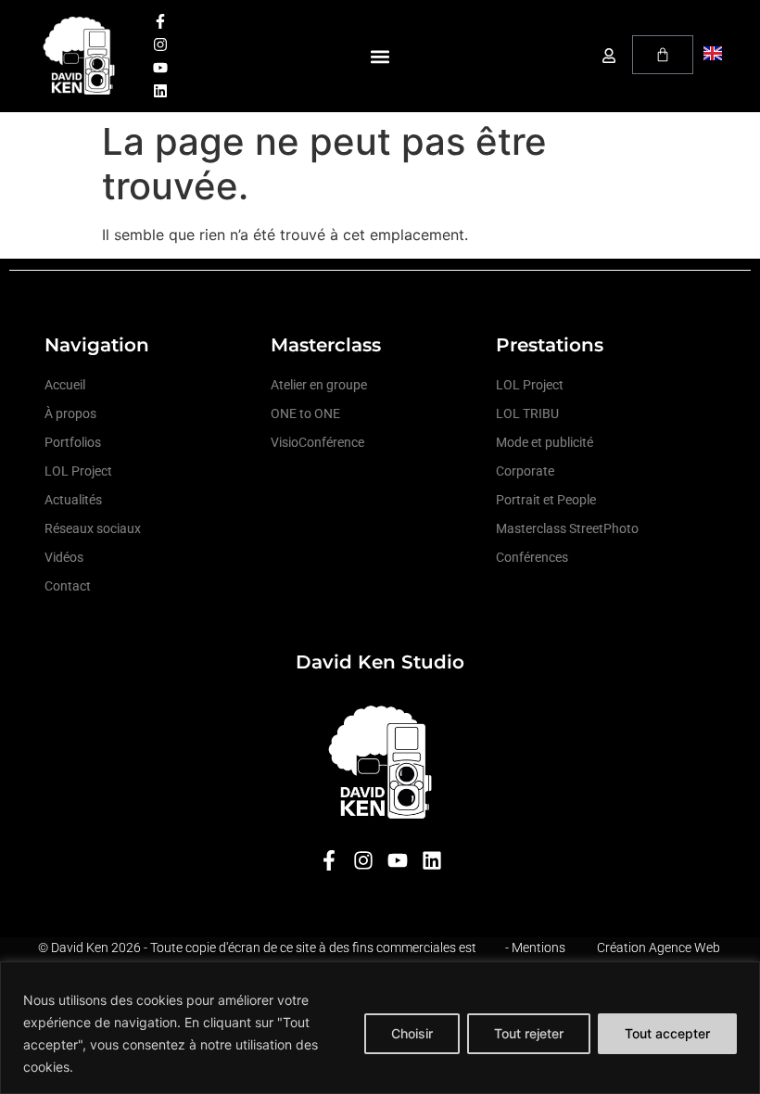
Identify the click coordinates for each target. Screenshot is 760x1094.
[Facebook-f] (160, 21)
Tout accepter (667, 1033)
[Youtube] (160, 67)
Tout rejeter (529, 1033)
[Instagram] (160, 44)
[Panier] (662, 54)
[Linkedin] (160, 90)
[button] (380, 56)
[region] (380, 1027)
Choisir (412, 1033)
